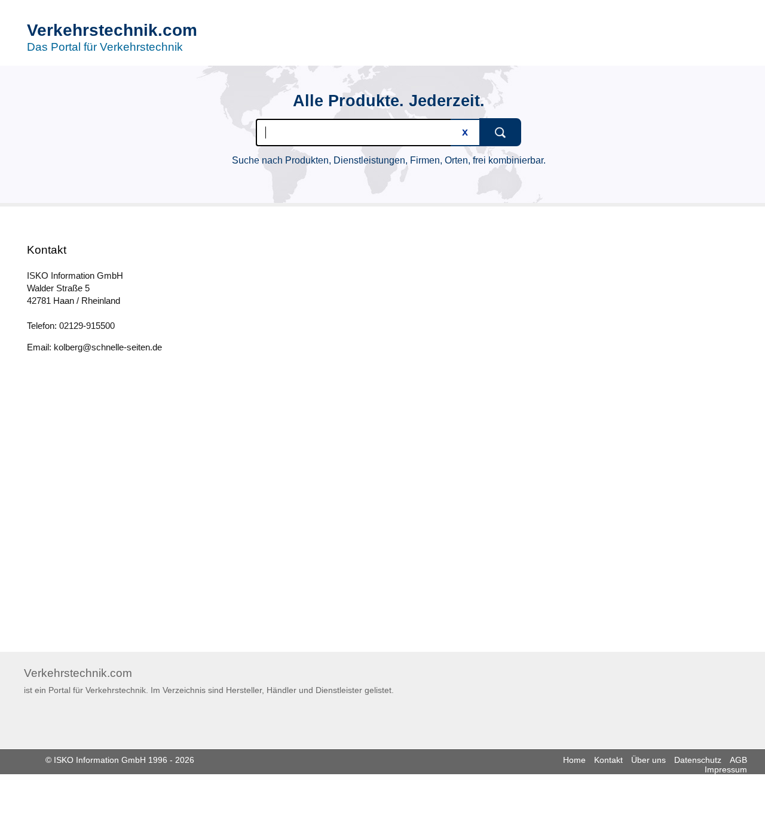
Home (574, 760)
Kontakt (608, 760)
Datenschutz (697, 760)
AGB (738, 760)
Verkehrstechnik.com (112, 30)
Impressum (726, 769)
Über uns (648, 760)
